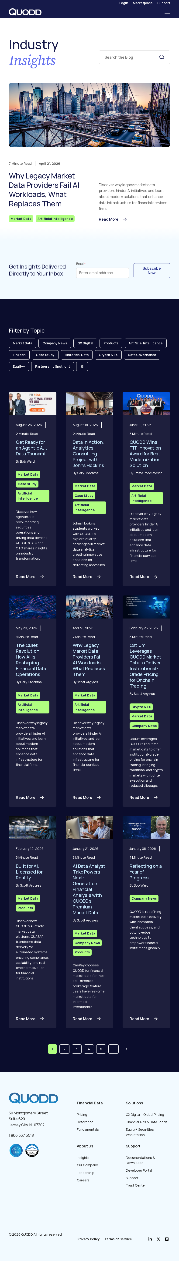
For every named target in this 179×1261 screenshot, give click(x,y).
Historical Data (77, 355)
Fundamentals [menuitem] (88, 1129)
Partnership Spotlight (52, 366)
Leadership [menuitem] (85, 1172)
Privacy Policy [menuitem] (88, 1239)
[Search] (161, 56)
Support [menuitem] (163, 3)
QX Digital (85, 343)
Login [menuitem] (123, 3)
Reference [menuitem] (85, 1122)
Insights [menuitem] (83, 1157)
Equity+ (19, 366)
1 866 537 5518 (21, 1135)
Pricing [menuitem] (82, 1114)
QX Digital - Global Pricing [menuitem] (145, 1114)
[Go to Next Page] (126, 1049)
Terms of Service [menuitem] (118, 1239)
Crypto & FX (108, 355)
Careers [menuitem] (83, 1180)
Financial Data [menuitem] (90, 1103)
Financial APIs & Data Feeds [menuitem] (147, 1122)
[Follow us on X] (167, 1239)
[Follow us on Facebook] (158, 1239)
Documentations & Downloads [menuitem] (140, 1160)
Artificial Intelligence (55, 218)
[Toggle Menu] (167, 12)
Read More (108, 219)
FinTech (19, 355)
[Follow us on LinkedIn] (150, 1239)
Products (110, 343)
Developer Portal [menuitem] (139, 1170)
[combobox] (134, 57)
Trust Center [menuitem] (136, 1185)
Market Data (21, 218)
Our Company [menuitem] (87, 1165)
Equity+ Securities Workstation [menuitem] (140, 1132)
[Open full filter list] (82, 366)
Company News (54, 343)
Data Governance (142, 355)
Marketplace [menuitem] (143, 3)
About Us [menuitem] (85, 1146)
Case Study (45, 355)
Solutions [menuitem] (134, 1103)
